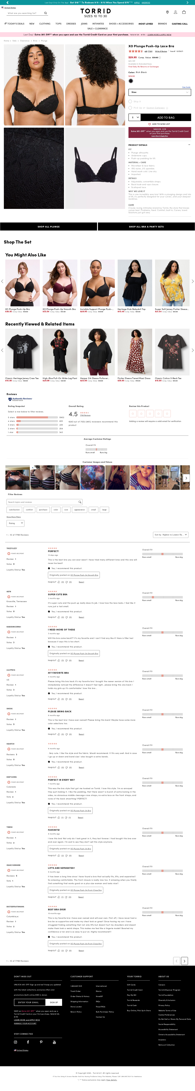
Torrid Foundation (165, 995)
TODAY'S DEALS (15, 23)
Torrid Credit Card (134, 990)
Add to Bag (166, 117)
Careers (161, 985)
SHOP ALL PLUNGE (49, 226)
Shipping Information (79, 1001)
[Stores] (167, 13)
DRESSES (71, 23)
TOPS (58, 23)
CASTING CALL (180, 23)
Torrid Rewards (133, 1000)
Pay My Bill (131, 995)
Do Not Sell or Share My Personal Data (174, 1019)
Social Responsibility (166, 1024)
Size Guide (186, 87)
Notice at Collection (166, 1045)
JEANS (84, 23)
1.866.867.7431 (76, 986)
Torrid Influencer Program (169, 990)
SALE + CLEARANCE (98, 28)
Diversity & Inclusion (166, 1000)
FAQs (98, 1001)
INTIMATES (98, 23)
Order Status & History (80, 996)
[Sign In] (175, 13)
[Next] (192, 281)
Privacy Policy (164, 1005)
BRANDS (162, 23)
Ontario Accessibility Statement (171, 1034)
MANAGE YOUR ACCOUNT (25, 1023)
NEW (31, 23)
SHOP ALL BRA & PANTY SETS (146, 226)
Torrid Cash (132, 1005)
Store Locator (76, 1006)
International (101, 986)
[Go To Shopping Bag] (184, 12)
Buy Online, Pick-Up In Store (139, 1010)
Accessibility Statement (168, 1029)
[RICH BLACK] (131, 81)
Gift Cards (131, 985)
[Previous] (3, 281)
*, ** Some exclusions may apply (97, 1080)
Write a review (161, 51)
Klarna (98, 991)
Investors (162, 1039)
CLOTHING (44, 23)
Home (6, 40)
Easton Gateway (156, 107)
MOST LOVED (146, 23)
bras (35, 40)
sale (15, 40)
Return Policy (76, 1012)
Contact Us (100, 1017)
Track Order (76, 991)
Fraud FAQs (100, 1006)
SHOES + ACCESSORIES (121, 23)
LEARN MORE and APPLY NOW (27, 1020)
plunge (44, 40)
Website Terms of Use (167, 1010)
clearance (25, 40)
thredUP (99, 996)
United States (10, 7)
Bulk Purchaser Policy (105, 1012)
